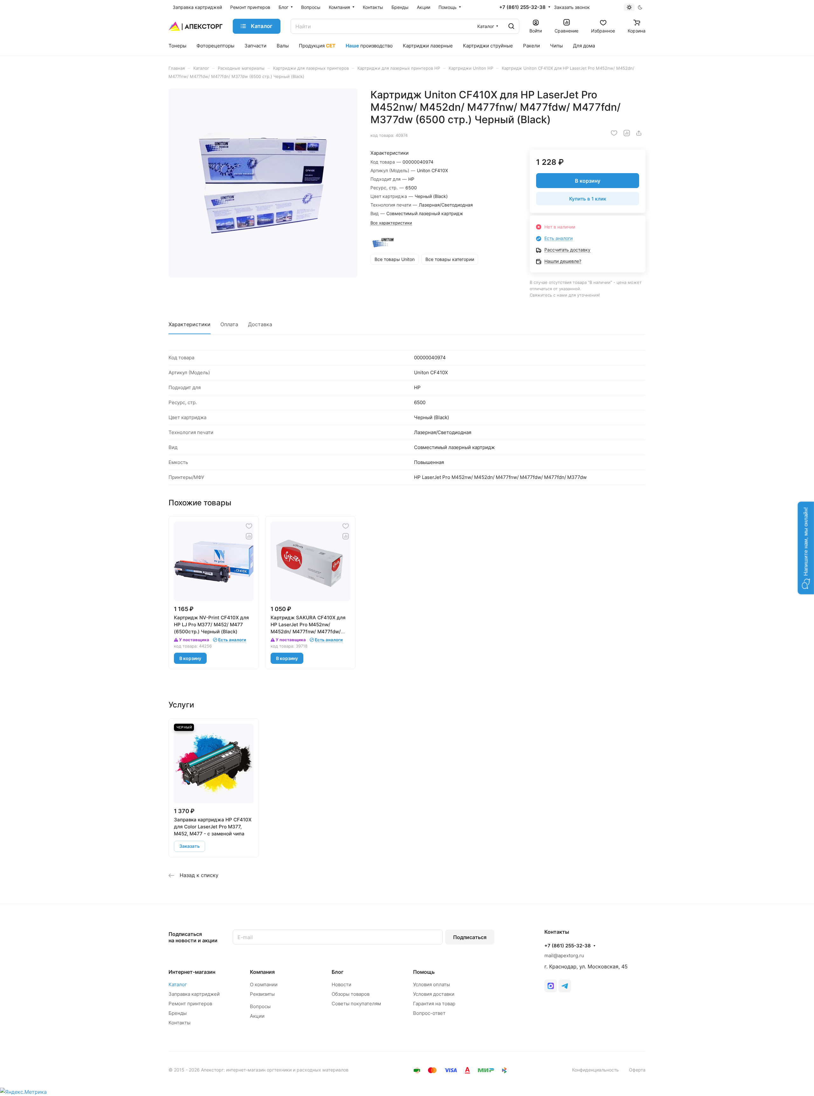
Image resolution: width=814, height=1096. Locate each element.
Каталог (178, 984)
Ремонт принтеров (190, 1004)
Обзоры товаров (350, 994)
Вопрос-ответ (429, 1013)
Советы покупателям (356, 1004)
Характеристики (189, 324)
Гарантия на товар (434, 1004)
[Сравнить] (627, 133)
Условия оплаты (431, 984)
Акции (257, 1016)
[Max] (550, 986)
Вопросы (260, 1006)
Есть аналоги (558, 238)
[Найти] (511, 26)
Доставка (260, 324)
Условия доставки (433, 994)
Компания (262, 972)
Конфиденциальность (595, 1069)
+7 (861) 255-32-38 (522, 7)
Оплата (229, 324)
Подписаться (469, 937)
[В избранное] (614, 133)
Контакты (179, 1023)
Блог (337, 972)
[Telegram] (564, 986)
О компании (264, 984)
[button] (806, 548)
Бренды (178, 1013)
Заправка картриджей (194, 994)
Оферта (637, 1069)
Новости (341, 984)
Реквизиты (262, 994)
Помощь (424, 972)
